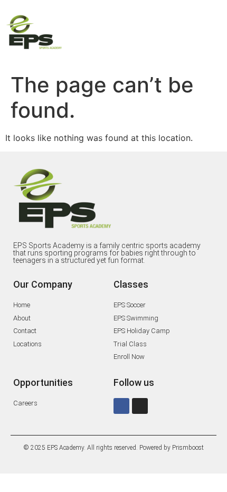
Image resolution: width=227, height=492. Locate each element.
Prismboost (188, 447)
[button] (147, 34)
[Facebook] (121, 406)
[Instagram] (140, 406)
